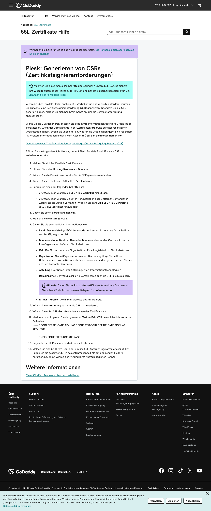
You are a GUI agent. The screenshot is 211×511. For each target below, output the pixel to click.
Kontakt (88, 15)
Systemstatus (105, 15)
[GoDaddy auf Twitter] (190, 472)
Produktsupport (36, 399)
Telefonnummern (190, 451)
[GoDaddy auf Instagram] (171, 472)
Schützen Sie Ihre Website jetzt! (47, 94)
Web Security (188, 439)
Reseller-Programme (125, 409)
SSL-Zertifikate (42, 24)
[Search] (186, 32)
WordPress (187, 427)
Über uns (12, 403)
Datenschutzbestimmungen (177, 488)
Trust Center (14, 432)
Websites (186, 415)
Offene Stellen (15, 409)
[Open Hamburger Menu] (9, 5)
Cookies (199, 488)
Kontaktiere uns (16, 415)
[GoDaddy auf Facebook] (161, 472)
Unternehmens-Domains (97, 411)
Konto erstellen (159, 415)
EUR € (80, 472)
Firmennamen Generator (98, 417)
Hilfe (45, 15)
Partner (119, 415)
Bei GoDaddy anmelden (163, 399)
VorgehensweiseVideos (65, 15)
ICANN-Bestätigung (95, 405)
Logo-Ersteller (189, 445)
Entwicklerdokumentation (98, 399)
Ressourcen (34, 411)
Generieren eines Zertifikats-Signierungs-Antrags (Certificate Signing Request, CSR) (74, 143)
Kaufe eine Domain (191, 399)
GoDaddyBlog (14, 420)
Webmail (90, 423)
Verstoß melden (36, 405)
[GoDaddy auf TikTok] (180, 472)
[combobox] (145, 31)
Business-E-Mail (190, 421)
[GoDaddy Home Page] (22, 472)
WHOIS (89, 429)
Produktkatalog (93, 435)
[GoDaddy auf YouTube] (200, 472)
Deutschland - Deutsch (54, 472)
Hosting (186, 433)
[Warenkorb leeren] (199, 5)
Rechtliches (13, 426)
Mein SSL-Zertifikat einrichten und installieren (52, 375)
